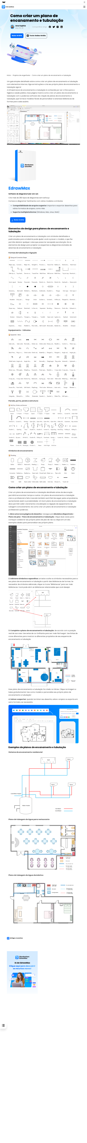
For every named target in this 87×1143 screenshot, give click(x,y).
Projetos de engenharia (21, 75)
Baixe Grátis (17, 36)
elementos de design (17, 245)
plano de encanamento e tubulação (61, 507)
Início (9, 75)
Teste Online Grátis (37, 36)
